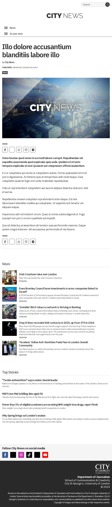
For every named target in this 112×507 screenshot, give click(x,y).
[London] (6, 34)
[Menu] (6, 28)
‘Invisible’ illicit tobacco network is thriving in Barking (50, 307)
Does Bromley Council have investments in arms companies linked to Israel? (58, 290)
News (5, 72)
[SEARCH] (107, 4)
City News (9, 62)
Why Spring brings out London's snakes (23, 415)
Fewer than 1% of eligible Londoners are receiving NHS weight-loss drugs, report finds (50, 404)
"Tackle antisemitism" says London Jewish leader (30, 380)
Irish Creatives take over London (38, 274)
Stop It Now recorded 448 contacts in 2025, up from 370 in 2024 (56, 322)
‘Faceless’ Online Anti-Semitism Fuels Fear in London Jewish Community (53, 344)
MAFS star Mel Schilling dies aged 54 (22, 393)
